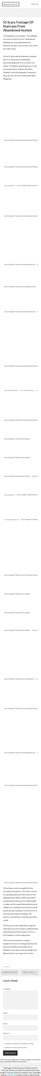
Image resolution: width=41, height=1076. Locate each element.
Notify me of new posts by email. (16, 1047)
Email (6, 1024)
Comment (7, 989)
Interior (7, 966)
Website (6, 1033)
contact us (11, 1075)
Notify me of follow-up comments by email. (19, 1043)
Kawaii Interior (10, 4)
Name (5, 1013)
